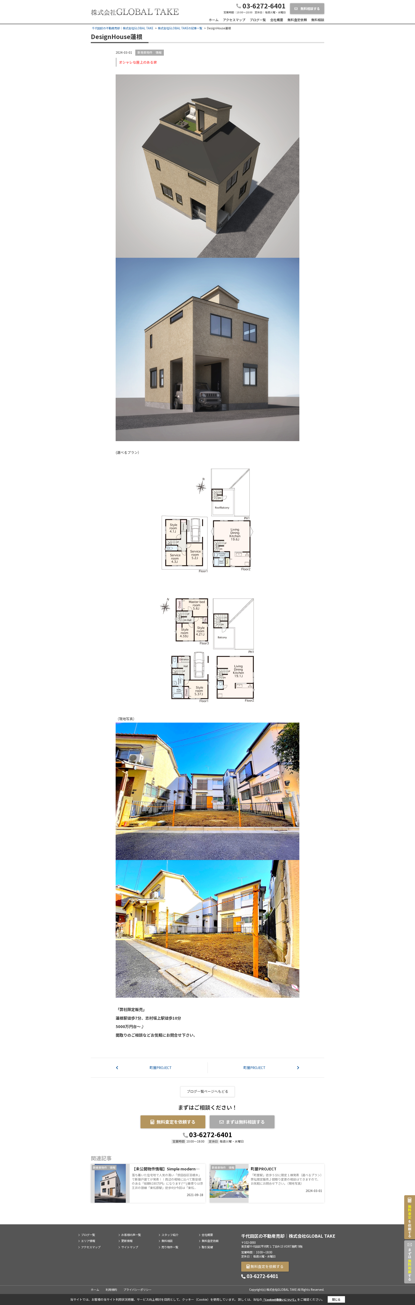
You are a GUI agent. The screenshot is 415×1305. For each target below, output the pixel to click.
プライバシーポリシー (137, 1290)
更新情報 (126, 1241)
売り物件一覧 (169, 1247)
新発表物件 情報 (149, 52)
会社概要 (276, 19)
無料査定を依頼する (175, 1122)
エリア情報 (88, 1241)
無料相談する (310, 8)
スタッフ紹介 (169, 1235)
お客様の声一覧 (131, 1235)
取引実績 (207, 1247)
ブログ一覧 (258, 19)
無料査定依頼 (297, 19)
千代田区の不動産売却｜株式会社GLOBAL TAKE (288, 1236)
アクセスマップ (234, 19)
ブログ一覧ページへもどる (207, 1091)
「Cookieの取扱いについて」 (279, 1299)
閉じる (336, 1299)
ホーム (214, 19)
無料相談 (317, 19)
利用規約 (111, 1290)
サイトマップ (129, 1247)
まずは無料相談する (245, 1122)
